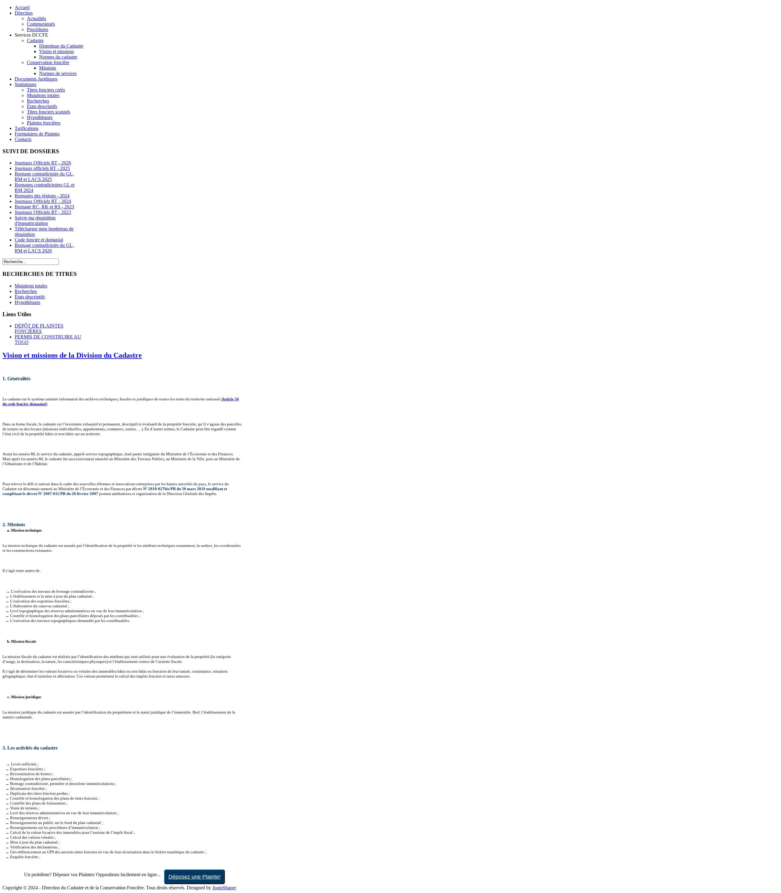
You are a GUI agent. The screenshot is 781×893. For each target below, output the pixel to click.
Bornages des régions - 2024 (42, 195)
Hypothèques (27, 302)
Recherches (26, 291)
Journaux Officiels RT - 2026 (43, 162)
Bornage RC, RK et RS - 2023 (44, 206)
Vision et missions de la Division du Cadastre (72, 355)
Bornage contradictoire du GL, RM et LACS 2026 (44, 248)
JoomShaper (224, 887)
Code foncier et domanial (39, 239)
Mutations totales (31, 285)
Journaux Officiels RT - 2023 (43, 212)
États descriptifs (30, 296)
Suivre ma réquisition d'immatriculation (35, 220)
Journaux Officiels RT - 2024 (43, 201)
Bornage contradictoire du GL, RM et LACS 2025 (44, 176)
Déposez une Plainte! (194, 877)
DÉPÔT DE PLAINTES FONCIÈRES (39, 328)
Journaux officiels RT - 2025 (42, 168)
